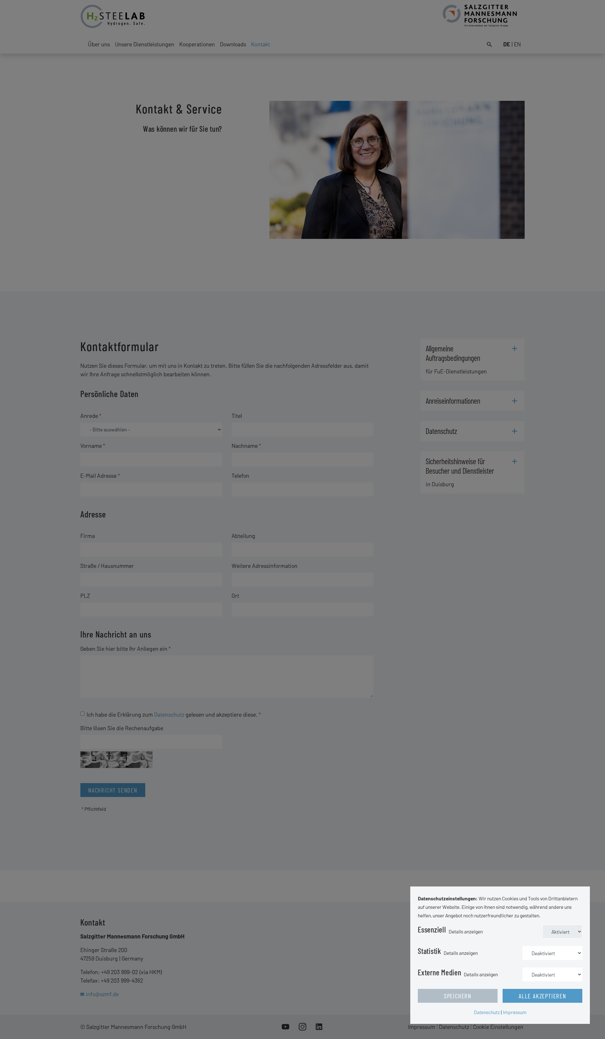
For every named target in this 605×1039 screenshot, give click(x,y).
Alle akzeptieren (542, 996)
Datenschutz (487, 1012)
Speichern (457, 996)
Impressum (515, 1012)
